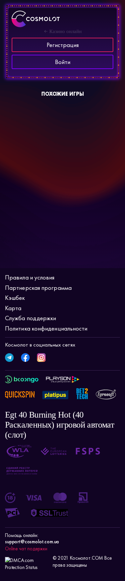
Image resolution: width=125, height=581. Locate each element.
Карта (13, 308)
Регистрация (63, 45)
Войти (62, 62)
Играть (21, 136)
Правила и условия (30, 277)
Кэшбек (15, 298)
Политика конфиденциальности (46, 328)
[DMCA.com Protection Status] (27, 561)
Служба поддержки (30, 318)
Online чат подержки (26, 548)
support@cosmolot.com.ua (32, 541)
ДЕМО (46, 139)
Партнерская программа (38, 287)
